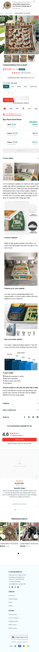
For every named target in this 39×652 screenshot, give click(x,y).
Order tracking (13, 599)
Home (2, 13)
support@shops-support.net (17, 584)
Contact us (12, 595)
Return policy (13, 624)
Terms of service (14, 618)
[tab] (15, 509)
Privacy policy (13, 614)
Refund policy (13, 628)
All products (9, 13)
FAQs (10, 602)
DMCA (10, 606)
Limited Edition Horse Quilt (19, 504)
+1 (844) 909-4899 (14, 581)
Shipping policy (13, 621)
